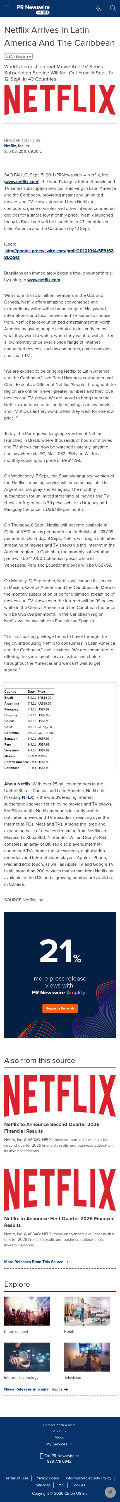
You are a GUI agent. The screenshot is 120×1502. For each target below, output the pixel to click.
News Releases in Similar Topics (33, 1389)
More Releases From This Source (33, 1262)
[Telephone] (99, 8)
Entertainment (16, 1331)
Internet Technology (21, 1377)
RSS (60, 1485)
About (59, 1437)
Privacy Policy (47, 1478)
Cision (69, 1493)
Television (72, 1377)
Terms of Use (17, 1478)
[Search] (113, 8)
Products (59, 1431)
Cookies (78, 1485)
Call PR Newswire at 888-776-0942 (61, 1458)
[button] (60, 100)
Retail (69, 1331)
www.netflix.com (21, 181)
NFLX (27, 797)
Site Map (43, 1485)
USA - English (17, 56)
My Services (57, 1444)
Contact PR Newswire (59, 1425)
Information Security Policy (88, 1478)
